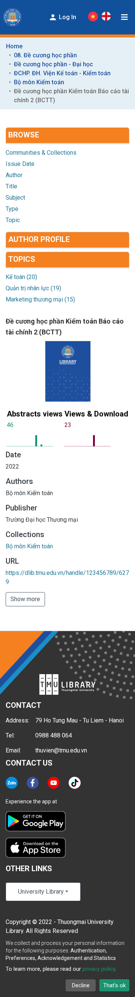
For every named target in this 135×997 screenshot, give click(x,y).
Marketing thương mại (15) (40, 299)
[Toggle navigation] (124, 17)
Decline (81, 985)
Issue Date (20, 163)
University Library (41, 891)
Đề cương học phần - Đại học (53, 64)
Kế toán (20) (21, 277)
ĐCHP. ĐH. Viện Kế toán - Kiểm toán (62, 73)
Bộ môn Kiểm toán (39, 82)
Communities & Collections (41, 152)
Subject (15, 197)
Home (14, 46)
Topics (21, 259)
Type (12, 208)
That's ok (114, 985)
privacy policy (98, 969)
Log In (66, 17)
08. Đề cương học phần (45, 55)
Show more (25, 599)
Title (11, 186)
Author (14, 175)
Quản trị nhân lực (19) (33, 288)
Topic (13, 220)
